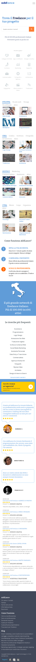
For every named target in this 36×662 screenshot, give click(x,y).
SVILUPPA (6, 102)
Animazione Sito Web (18, 338)
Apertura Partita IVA (18, 361)
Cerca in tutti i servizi (17, 377)
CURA (4, 205)
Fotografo (18, 364)
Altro (16, 105)
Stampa (3, 602)
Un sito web (16, 102)
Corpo (18, 205)
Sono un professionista (8, 618)
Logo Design (18, 335)
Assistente (20, 174)
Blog (3, 631)
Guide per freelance (7, 623)
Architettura (7, 139)
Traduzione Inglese (18, 342)
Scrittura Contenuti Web (18, 345)
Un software (7, 105)
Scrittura (20, 136)
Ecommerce (18, 329)
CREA (4, 136)
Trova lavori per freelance (9, 627)
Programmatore (18, 332)
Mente (11, 205)
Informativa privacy (6, 607)
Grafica (11, 136)
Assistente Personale (18, 351)
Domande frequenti (7, 620)
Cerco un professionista (8, 616)
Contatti (10, 600)
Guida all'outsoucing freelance (10, 625)
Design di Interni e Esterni (18, 373)
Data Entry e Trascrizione (18, 354)
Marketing (16, 171)
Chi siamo (4, 600)
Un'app (26, 102)
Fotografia (29, 136)
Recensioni (4, 609)
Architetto (18, 370)
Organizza (27, 205)
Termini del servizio (7, 605)
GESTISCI (6, 171)
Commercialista (8, 174)
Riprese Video (18, 367)
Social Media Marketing (18, 348)
